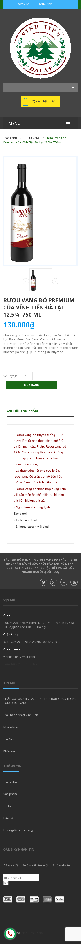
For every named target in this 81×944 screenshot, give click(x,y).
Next (55, 281)
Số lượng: (10, 376)
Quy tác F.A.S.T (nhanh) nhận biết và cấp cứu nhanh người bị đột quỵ (40, 570)
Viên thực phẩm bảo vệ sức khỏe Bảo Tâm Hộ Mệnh (40, 562)
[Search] (72, 86)
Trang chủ (10, 782)
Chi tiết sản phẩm (22, 410)
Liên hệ (8, 818)
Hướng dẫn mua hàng (18, 830)
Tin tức (7, 806)
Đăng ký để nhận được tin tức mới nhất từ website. (37, 865)
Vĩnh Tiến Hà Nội (32, 933)
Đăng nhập (46, 3)
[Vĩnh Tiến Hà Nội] (40, 48)
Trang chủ (10, 138)
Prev (26, 281)
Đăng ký (23, 3)
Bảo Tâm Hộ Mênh (17, 559)
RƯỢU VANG (32, 138)
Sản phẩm (10, 794)
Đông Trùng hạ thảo (50, 559)
